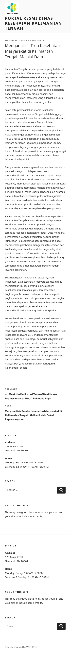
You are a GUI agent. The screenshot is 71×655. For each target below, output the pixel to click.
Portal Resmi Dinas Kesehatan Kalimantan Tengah (33, 23)
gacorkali (37, 41)
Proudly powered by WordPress (21, 647)
